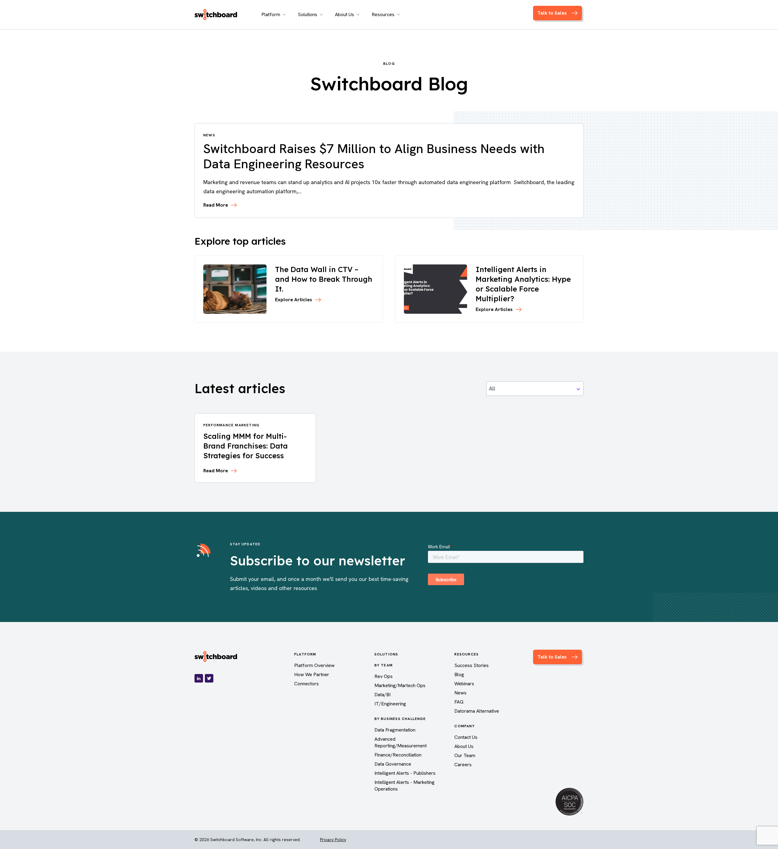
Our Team (464, 755)
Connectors (306, 683)
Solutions (307, 14)
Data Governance (392, 764)
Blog (459, 674)
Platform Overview (314, 665)
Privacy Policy (333, 839)
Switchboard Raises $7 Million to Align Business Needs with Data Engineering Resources (374, 156)
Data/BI (382, 694)
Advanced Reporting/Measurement (400, 742)
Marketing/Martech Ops (399, 685)
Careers (463, 764)
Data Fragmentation (394, 730)
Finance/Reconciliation (398, 755)
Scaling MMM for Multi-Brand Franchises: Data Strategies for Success (245, 445)
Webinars (464, 683)
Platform (270, 14)
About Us (344, 14)
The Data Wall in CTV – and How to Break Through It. (323, 279)
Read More (215, 205)
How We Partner (311, 674)
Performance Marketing (231, 425)
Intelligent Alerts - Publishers (404, 773)
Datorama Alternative (476, 711)
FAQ (458, 702)
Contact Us (465, 737)
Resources (383, 14)
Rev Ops (383, 676)
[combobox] (535, 388)
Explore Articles (293, 300)
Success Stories (471, 665)
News (460, 693)
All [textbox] (492, 388)
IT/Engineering (390, 704)
